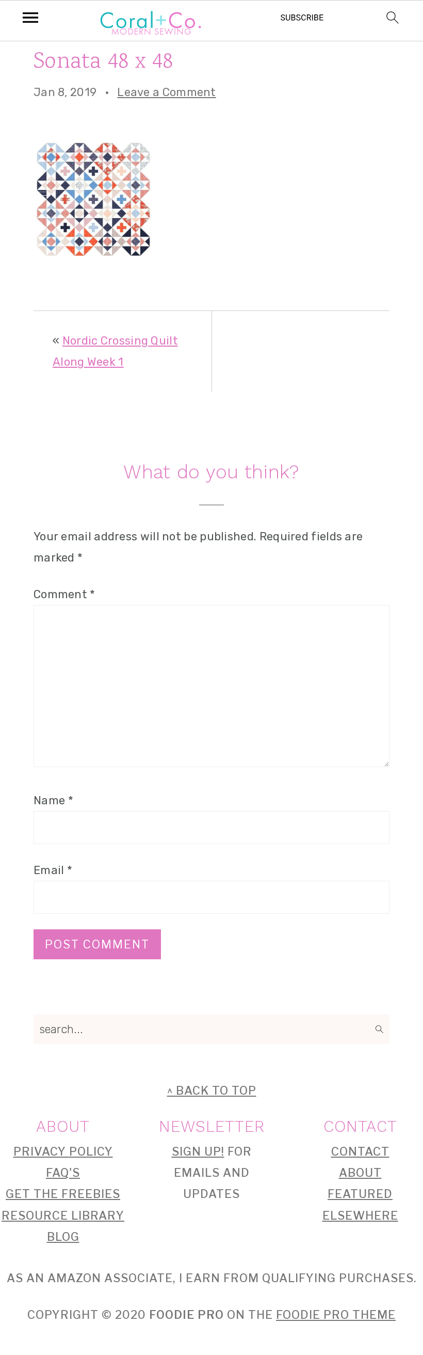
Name (53, 800)
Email (53, 870)
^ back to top (211, 1090)
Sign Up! (198, 1151)
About (360, 1172)
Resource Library (63, 1215)
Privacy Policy (63, 1151)
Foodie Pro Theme (336, 1314)
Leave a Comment (166, 92)
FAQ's (63, 1172)
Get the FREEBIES (63, 1194)
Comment (64, 594)
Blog (63, 1236)
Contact (360, 1151)
